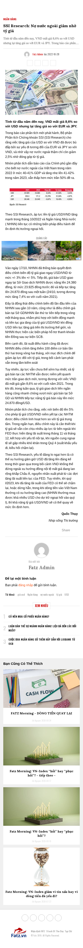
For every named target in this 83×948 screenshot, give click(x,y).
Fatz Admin (38, 54)
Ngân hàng (32, 594)
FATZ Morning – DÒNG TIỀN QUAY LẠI (41, 713)
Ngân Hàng (9, 19)
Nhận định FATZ (38, 931)
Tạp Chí (68, 931)
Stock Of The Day (55, 931)
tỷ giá (59, 594)
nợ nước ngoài (47, 594)
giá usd (21, 594)
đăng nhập (25, 585)
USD (66, 594)
